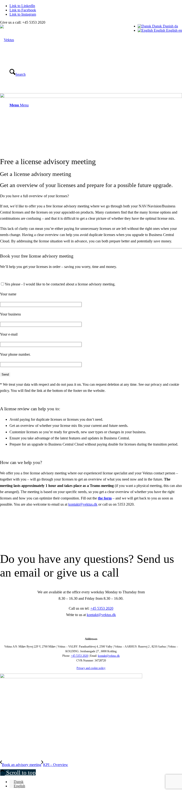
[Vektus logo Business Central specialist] (7, 40)
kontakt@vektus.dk (82, 504)
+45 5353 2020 (101, 608)
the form (105, 498)
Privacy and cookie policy (91, 668)
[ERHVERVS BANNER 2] (71, 677)
